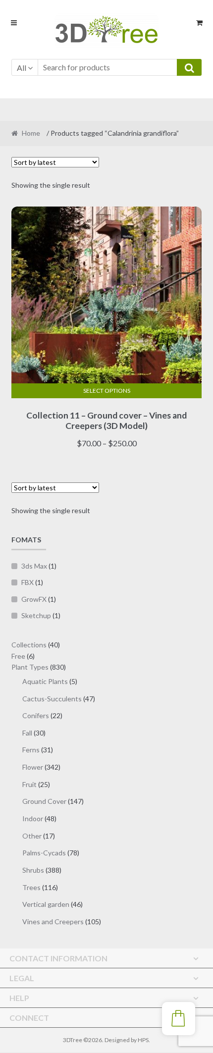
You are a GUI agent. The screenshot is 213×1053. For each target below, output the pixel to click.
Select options (106, 390)
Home (31, 133)
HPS (143, 1040)
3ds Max (34, 566)
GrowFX (34, 599)
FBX (27, 582)
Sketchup (36, 615)
